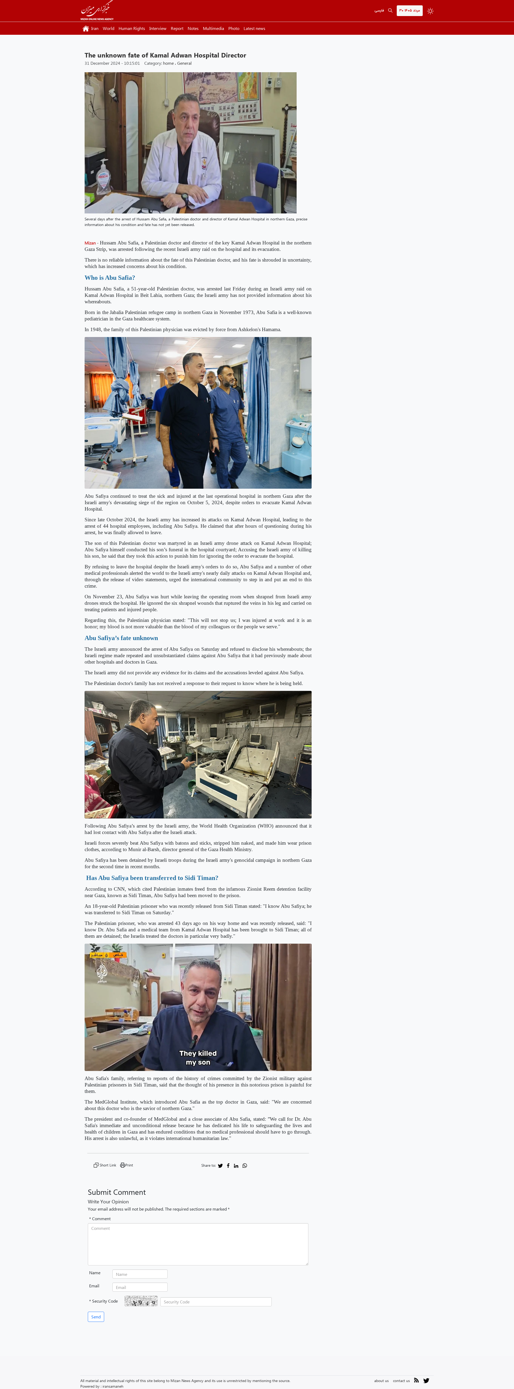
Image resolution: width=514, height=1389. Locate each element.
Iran (95, 28)
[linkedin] (236, 1165)
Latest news (254, 28)
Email (94, 1285)
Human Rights (132, 28)
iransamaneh (113, 1386)
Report (177, 28)
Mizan (90, 243)
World (108, 28)
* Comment (100, 1218)
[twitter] (220, 1165)
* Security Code (103, 1301)
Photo (233, 28)
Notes (193, 28)
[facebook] (228, 1165)
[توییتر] (426, 1382)
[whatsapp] (245, 1165)
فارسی (379, 10)
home (168, 63)
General (184, 63)
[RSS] (416, 1381)
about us (381, 1380)
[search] (390, 10)
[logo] (97, 11)
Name (94, 1272)
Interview (158, 28)
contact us (401, 1380)
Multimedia (213, 28)
